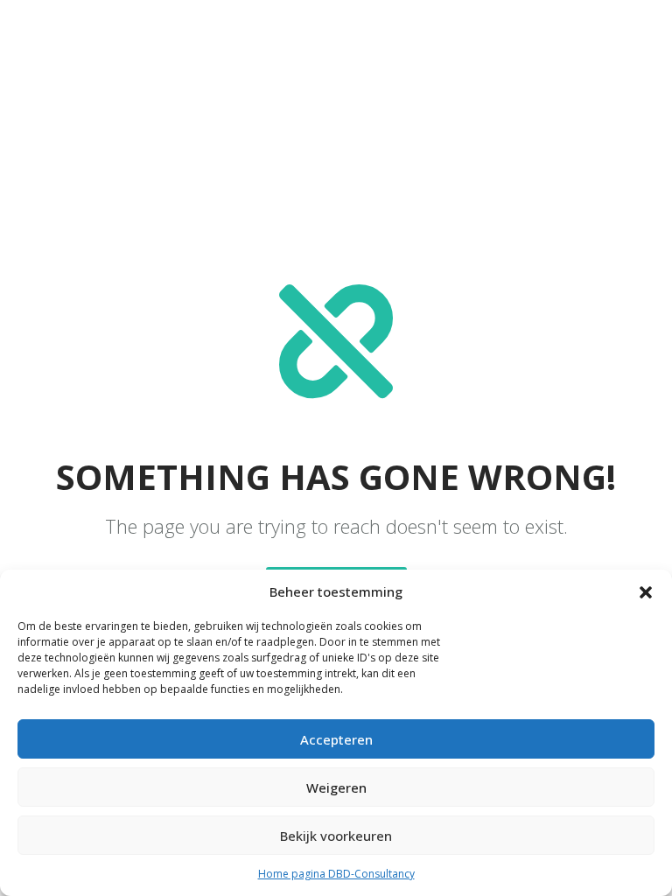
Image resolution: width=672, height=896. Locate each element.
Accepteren (336, 739)
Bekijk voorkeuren (336, 835)
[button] (645, 592)
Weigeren (336, 787)
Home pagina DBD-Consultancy (336, 873)
